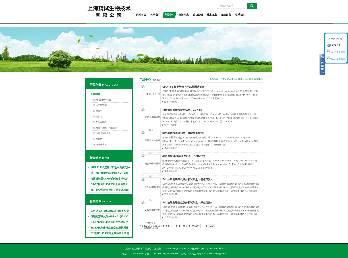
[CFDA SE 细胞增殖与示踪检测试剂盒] (151, 94)
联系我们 (240, 14)
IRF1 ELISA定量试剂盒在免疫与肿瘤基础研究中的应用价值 (110, 168)
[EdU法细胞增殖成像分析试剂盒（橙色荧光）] (151, 187)
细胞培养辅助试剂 (102, 99)
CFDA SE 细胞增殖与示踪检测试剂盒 (183, 86)
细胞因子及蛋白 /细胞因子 (105, 127)
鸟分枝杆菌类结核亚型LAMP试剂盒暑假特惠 (109, 174)
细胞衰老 (97, 116)
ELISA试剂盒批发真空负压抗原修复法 (110, 228)
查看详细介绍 (170, 101)
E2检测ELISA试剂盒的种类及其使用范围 (110, 234)
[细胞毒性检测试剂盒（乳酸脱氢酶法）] (151, 141)
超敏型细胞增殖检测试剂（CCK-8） (182, 109)
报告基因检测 (99, 122)
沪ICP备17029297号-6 (212, 248)
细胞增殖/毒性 (100, 144)
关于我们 (155, 14)
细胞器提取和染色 (102, 133)
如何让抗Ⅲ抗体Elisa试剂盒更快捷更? (110, 211)
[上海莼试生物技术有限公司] (109, 11)
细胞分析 (96, 94)
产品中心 (169, 14)
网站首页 (141, 14)
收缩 (322, 64)
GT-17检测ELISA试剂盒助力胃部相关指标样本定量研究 (109, 185)
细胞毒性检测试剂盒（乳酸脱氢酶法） (184, 133)
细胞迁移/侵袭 (100, 105)
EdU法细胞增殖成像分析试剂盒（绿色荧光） (187, 202)
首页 (222, 79)
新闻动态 (184, 14)
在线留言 (226, 14)
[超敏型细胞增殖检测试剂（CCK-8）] (151, 117)
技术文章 (212, 14)
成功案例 (198, 14)
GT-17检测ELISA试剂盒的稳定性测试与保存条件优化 (109, 223)
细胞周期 (97, 111)
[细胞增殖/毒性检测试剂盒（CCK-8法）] (151, 164)
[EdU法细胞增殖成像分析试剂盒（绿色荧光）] (151, 210)
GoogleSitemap (179, 248)
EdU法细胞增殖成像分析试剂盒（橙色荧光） (187, 179)
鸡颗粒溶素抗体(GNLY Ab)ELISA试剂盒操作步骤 (110, 217)
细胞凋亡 (97, 139)
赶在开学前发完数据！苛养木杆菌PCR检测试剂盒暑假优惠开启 (110, 190)
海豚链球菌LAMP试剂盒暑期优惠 (109, 178)
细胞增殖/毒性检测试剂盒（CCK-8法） (184, 156)
